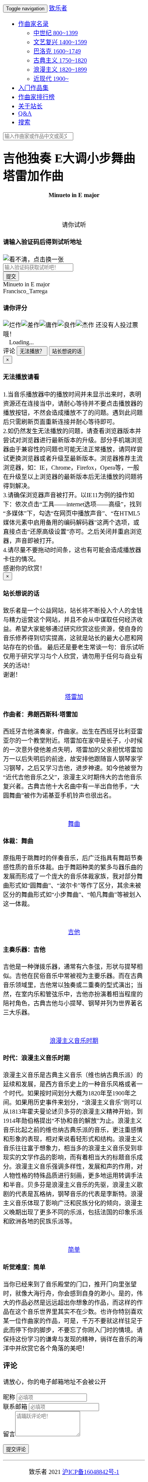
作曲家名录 (33, 24)
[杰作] (85, 324)
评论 (9, 351)
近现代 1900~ (51, 78)
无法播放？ (32, 351)
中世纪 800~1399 (55, 33)
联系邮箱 (15, 1406)
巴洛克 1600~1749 (57, 51)
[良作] (67, 324)
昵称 (9, 1397)
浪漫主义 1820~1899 (60, 69)
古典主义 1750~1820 (60, 60)
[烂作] (12, 324)
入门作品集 (33, 88)
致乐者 (58, 8)
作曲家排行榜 (36, 97)
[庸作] (48, 324)
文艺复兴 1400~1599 (60, 42)
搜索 (24, 122)
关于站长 (30, 106)
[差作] (30, 324)
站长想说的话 (67, 351)
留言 (9, 1434)
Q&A (25, 113)
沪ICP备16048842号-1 (90, 1472)
